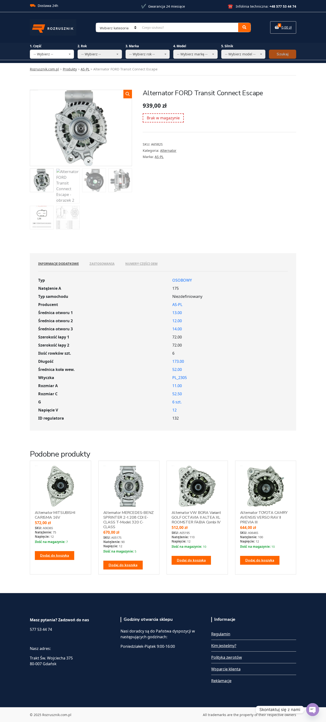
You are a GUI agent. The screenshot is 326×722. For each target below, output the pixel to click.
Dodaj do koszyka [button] (54, 555)
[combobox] (52, 54)
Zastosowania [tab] (102, 264)
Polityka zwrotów (226, 657)
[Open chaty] (312, 709)
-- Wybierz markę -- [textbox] (192, 54)
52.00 (177, 369)
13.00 (177, 312)
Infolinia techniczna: (262, 6)
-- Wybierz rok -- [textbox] (142, 54)
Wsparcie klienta (225, 669)
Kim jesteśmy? (223, 645)
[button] (127, 94)
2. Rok (82, 46)
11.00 (177, 385)
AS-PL (159, 156)
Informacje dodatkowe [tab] (58, 264)
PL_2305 (179, 377)
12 (174, 410)
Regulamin (220, 634)
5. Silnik (227, 46)
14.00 (177, 329)
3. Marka (132, 46)
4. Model (179, 46)
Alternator (168, 150)
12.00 (177, 320)
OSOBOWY (182, 280)
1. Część (36, 46)
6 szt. (177, 402)
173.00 (178, 361)
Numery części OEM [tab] (141, 264)
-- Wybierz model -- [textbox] (240, 54)
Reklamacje (221, 680)
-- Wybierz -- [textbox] (43, 54)
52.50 (177, 393)
